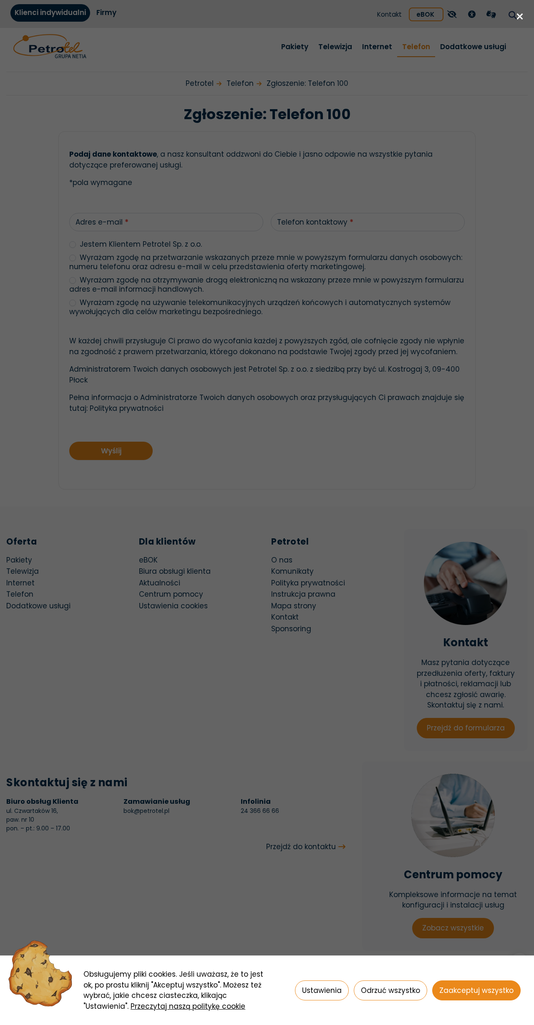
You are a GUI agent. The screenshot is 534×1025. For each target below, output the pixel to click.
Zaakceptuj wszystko (476, 990)
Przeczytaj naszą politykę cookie (188, 1006)
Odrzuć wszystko (390, 990)
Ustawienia (322, 990)
